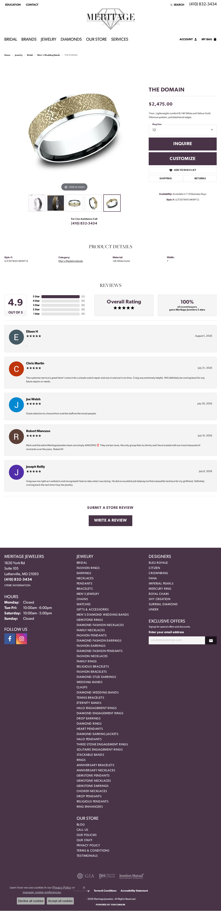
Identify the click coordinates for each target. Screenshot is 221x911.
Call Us (82, 830)
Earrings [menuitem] (84, 573)
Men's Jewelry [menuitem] (88, 594)
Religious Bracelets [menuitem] (93, 666)
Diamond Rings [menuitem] (89, 723)
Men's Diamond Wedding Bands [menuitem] (103, 614)
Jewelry (48, 40)
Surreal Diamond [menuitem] (163, 604)
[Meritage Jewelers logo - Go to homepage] (110, 19)
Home (7, 55)
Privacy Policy (88, 845)
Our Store (96, 40)
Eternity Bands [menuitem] (89, 703)
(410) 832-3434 (84, 223)
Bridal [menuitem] (82, 563)
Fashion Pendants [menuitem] (92, 635)
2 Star (36, 309)
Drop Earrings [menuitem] (89, 718)
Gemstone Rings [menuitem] (90, 620)
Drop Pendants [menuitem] (89, 796)
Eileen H (32, 331)
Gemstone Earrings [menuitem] (93, 786)
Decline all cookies (30, 901)
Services (119, 40)
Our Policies (87, 835)
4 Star (36, 301)
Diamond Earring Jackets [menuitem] (97, 734)
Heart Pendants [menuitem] (90, 729)
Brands (28, 40)
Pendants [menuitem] (84, 583)
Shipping (165, 178)
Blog (81, 824)
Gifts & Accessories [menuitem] (93, 609)
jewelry (18, 55)
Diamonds (71, 40)
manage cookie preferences (42, 892)
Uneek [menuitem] (153, 609)
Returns (200, 178)
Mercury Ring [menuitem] (160, 589)
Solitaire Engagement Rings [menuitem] (100, 749)
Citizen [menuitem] (154, 568)
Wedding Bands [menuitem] (90, 682)
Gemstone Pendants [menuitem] (93, 775)
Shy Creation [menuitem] (159, 599)
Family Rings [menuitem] (87, 661)
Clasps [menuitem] (82, 687)
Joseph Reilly (35, 467)
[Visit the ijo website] (107, 876)
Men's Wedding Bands (48, 55)
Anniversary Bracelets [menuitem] (95, 765)
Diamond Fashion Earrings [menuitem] (99, 640)
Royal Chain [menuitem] (159, 594)
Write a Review (110, 521)
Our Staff (85, 840)
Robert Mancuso (38, 431)
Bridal (10, 40)
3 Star (36, 305)
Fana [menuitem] (153, 578)
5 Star (36, 296)
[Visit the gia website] (85, 876)
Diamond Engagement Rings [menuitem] (100, 713)
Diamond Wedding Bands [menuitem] (98, 692)
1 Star (36, 314)
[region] (74, 127)
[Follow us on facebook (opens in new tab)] (9, 638)
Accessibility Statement (134, 891)
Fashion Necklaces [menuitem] (92, 656)
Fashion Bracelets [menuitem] (92, 672)
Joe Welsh (33, 399)
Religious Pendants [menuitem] (93, 801)
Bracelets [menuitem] (85, 589)
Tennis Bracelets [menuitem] (90, 698)
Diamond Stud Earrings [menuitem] (96, 677)
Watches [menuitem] (84, 604)
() (83, 296)
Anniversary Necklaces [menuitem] (96, 770)
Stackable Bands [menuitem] (90, 755)
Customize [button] (183, 159)
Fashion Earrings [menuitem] (91, 646)
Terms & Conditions (93, 850)
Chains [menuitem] (82, 599)
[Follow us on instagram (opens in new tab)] (21, 638)
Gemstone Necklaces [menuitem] (94, 781)
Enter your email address (166, 632)
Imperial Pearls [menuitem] (161, 583)
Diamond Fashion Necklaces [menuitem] (100, 625)
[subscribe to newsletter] (211, 640)
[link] (31, 4)
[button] (12, 4)
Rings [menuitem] (81, 760)
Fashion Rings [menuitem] (88, 568)
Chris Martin (35, 363)
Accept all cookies (60, 901)
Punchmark (118, 905)
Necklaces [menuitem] (85, 578)
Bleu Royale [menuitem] (158, 563)
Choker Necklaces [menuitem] (92, 791)
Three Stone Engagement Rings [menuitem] (102, 744)
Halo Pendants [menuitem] (89, 739)
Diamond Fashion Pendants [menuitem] (100, 651)
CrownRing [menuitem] (158, 573)
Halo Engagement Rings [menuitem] (97, 708)
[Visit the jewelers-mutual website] (131, 876)
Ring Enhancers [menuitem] (90, 807)
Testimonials (87, 856)
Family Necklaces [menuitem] (91, 630)
